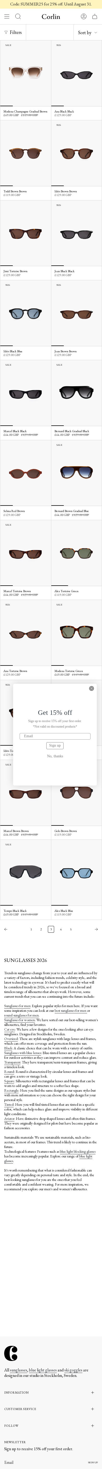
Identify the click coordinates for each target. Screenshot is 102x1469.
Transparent (12, 1062)
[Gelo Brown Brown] (76, 793)
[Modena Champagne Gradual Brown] (25, 73)
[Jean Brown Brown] (76, 313)
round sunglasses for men (21, 1015)
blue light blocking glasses (77, 1151)
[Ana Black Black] (76, 73)
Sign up (55, 745)
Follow (11, 1426)
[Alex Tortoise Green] (76, 553)
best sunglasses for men (71, 1010)
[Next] (88, 929)
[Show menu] (7, 16)
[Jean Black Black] (76, 233)
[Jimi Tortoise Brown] (25, 233)
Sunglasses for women (19, 1020)
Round (9, 1071)
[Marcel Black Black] (25, 393)
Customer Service (20, 1409)
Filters (16, 32)
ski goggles (73, 1370)
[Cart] (94, 16)
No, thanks (55, 756)
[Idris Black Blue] (25, 313)
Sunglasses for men (17, 1005)
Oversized (11, 1038)
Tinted (9, 1104)
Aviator (9, 1118)
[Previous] (14, 929)
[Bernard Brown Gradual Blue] (76, 473)
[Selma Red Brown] (25, 473)
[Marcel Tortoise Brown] (25, 553)
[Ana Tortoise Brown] (25, 633)
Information (16, 1392)
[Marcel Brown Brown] (25, 793)
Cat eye (9, 1029)
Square (9, 1081)
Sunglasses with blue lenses (22, 1052)
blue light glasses (43, 1370)
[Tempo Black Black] (25, 873)
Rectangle (11, 1090)
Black (8, 1048)
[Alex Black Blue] (76, 873)
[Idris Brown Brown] (76, 153)
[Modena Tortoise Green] (76, 633)
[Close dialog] (91, 688)
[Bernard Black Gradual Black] (76, 393)
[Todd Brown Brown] (25, 153)
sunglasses (18, 1370)
